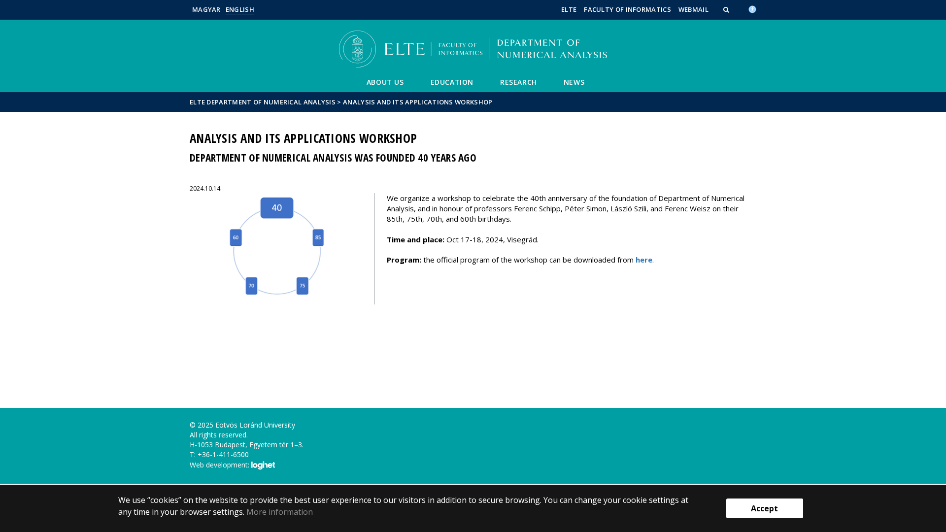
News (574, 82)
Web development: (220, 464)
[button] (727, 9)
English (240, 9)
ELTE (568, 9)
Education (452, 82)
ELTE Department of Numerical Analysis (263, 102)
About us (385, 82)
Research (518, 82)
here (644, 260)
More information (279, 511)
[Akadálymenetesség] (752, 8)
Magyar (206, 9)
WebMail (693, 9)
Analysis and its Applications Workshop (417, 102)
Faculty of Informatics (627, 9)
